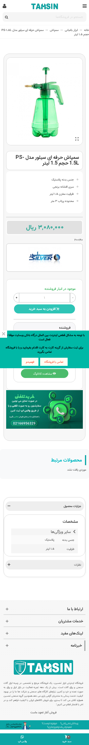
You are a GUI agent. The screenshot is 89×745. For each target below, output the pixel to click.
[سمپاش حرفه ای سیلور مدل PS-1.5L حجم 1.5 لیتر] (76, 139)
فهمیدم (30, 361)
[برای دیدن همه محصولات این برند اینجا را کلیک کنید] (44, 257)
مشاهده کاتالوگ (43, 373)
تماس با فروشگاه (53, 361)
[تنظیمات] (4, 5)
